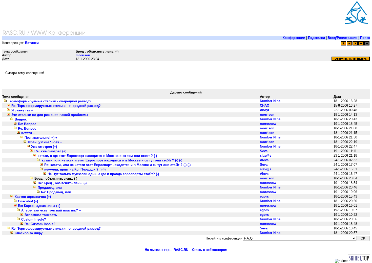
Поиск (365, 38)
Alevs (264, 160)
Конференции (294, 38)
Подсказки (316, 38)
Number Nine (270, 101)
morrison (83, 55)
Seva (263, 151)
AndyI (264, 110)
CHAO (264, 105)
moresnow (268, 124)
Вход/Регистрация (342, 38)
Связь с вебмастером (210, 250)
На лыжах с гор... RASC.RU (166, 250)
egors (264, 196)
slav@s (265, 155)
